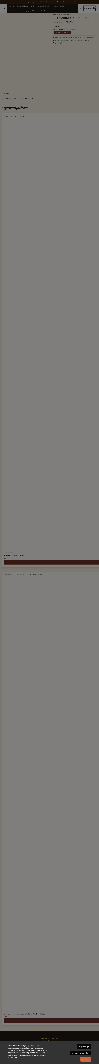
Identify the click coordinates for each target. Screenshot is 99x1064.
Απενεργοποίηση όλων (80, 1053)
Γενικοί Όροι (13, 1060)
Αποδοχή (85, 1059)
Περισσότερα (84, 1046)
